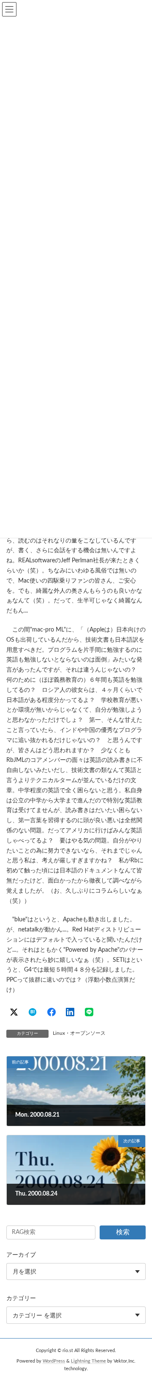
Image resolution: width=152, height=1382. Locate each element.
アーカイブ (21, 1255)
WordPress (54, 1361)
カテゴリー (21, 1298)
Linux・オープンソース (79, 1033)
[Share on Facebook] (51, 1012)
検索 (123, 1232)
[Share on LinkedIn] (70, 1012)
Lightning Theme (88, 1361)
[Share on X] (14, 1012)
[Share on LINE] (89, 1012)
